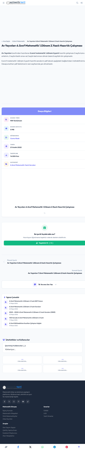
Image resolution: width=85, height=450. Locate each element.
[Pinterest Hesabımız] (18, 401)
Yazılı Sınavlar (48, 416)
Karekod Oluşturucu (10, 433)
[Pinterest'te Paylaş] (67, 447)
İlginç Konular (8, 411)
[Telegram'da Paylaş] (54, 447)
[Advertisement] (42, 22)
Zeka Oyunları (7, 419)
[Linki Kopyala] (6, 447)
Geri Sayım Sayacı (9, 427)
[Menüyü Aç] (4, 3)
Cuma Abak (14, 138)
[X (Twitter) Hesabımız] (9, 401)
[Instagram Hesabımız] (14, 401)
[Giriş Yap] (81, 3)
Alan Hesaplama (8, 436)
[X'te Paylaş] (30, 447)
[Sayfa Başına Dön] (79, 447)
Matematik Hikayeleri (10, 413)
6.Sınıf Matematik (18, 41)
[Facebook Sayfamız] (4, 401)
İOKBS (46, 411)
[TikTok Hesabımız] (28, 401)
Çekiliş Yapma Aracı (10, 430)
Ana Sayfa (6, 41)
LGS (45, 413)
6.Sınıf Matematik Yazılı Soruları (23, 165)
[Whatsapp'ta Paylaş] (42, 447)
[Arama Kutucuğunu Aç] (77, 3)
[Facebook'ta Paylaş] (18, 447)
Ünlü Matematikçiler (10, 416)
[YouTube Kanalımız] (23, 401)
